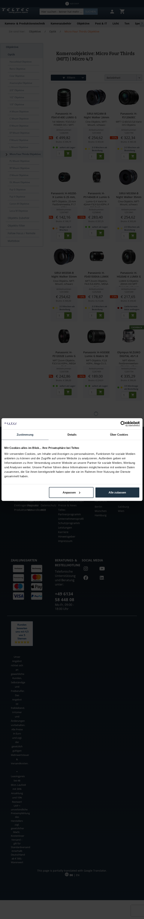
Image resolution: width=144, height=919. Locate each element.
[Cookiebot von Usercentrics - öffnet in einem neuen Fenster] (123, 424)
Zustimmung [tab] (25, 434)
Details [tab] (72, 434)
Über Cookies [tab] (119, 434)
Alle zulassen (117, 492)
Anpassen (69, 492)
